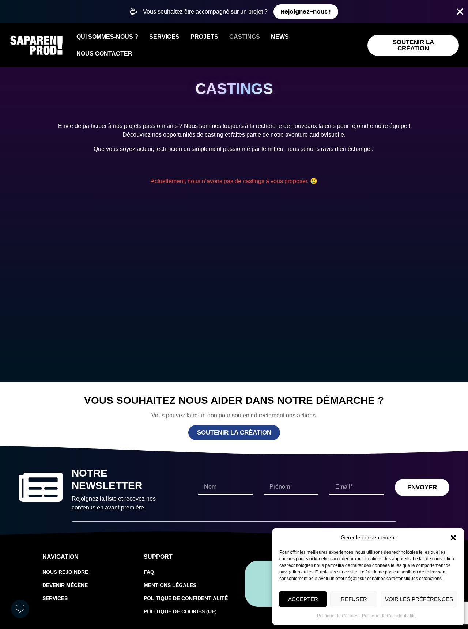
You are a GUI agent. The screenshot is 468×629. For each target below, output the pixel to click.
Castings (244, 37)
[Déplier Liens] (20, 609)
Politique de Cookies (337, 615)
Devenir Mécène (65, 585)
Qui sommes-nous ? (107, 37)
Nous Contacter (104, 53)
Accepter (303, 599)
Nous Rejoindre (65, 572)
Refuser (354, 599)
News (280, 37)
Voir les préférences (419, 599)
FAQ (149, 572)
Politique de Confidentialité (389, 615)
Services (164, 37)
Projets (204, 37)
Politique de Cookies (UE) (180, 611)
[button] (453, 537)
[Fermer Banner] (460, 11)
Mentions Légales (170, 585)
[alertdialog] (234, 11)
